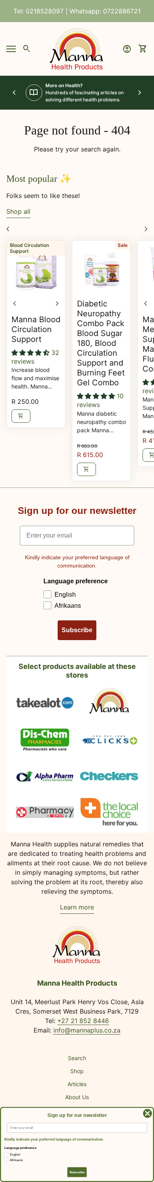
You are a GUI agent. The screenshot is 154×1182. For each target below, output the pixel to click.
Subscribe (77, 630)
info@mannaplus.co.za (86, 1030)
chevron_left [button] (14, 92)
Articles (77, 1084)
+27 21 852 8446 (83, 1021)
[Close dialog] (147, 1114)
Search (77, 1058)
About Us (77, 1097)
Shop (77, 1071)
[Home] (77, 48)
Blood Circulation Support (29, 248)
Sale (123, 245)
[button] (31, 353)
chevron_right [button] (140, 92)
